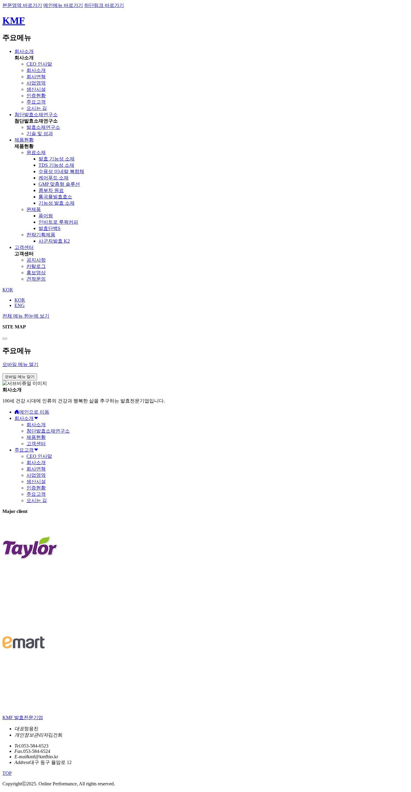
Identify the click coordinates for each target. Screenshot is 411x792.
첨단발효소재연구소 (36, 114)
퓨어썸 (46, 215)
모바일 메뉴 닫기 (20, 376)
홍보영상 (36, 272)
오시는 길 (36, 108)
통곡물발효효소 (55, 196)
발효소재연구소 (43, 127)
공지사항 (36, 259)
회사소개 (24, 51)
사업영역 (36, 82)
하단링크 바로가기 (104, 5)
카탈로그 (36, 266)
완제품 (33, 209)
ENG (19, 305)
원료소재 (36, 152)
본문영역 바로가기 (22, 5)
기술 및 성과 (39, 133)
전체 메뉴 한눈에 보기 (25, 315)
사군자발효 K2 (54, 241)
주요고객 (36, 101)
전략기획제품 (40, 234)
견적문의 (36, 278)
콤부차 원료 (51, 190)
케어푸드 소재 (54, 177)
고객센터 (24, 247)
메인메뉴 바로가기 (63, 5)
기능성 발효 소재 (57, 203)
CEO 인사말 (39, 64)
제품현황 (24, 139)
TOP (7, 773)
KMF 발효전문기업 (22, 717)
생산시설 (36, 89)
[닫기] (4, 339)
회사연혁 (36, 76)
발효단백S (49, 228)
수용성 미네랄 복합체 (61, 171)
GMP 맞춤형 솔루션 (59, 184)
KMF (13, 20)
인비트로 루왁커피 (58, 222)
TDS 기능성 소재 (56, 165)
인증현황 (36, 95)
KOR (19, 300)
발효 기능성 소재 (57, 158)
